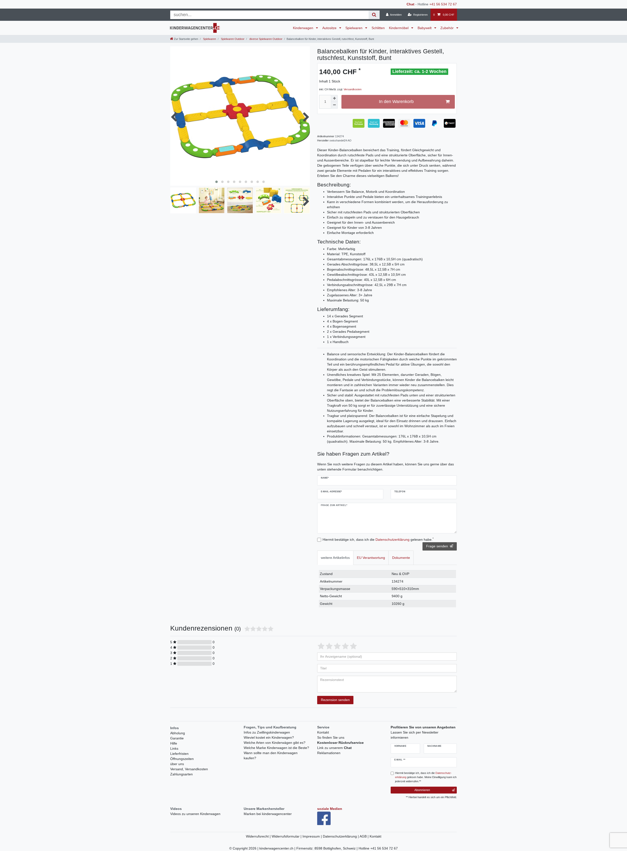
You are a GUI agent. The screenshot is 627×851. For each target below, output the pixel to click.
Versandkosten (353, 89)
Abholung (177, 733)
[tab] (335, 558)
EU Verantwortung (371, 558)
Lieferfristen (179, 754)
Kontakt (323, 732)
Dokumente (401, 558)
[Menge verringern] (334, 105)
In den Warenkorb (396, 101)
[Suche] (374, 15)
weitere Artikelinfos (335, 558)
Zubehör (447, 28)
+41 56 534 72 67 (443, 4)
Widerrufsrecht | (259, 836)
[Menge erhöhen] (334, 98)
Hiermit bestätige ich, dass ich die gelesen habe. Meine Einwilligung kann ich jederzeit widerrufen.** (426, 777)
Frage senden (437, 546)
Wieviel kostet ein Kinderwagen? (269, 737)
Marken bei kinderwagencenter (268, 814)
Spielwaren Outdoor (232, 38)
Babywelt (425, 28)
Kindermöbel (399, 28)
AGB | (365, 836)
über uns (177, 764)
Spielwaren (354, 28)
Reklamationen (328, 753)
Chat (410, 4)
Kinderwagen (303, 28)
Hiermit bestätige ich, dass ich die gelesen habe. (378, 539)
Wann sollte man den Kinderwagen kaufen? (271, 755)
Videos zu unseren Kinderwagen (195, 814)
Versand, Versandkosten (189, 769)
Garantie (177, 738)
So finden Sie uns (330, 737)
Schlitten (378, 28)
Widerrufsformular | (287, 836)
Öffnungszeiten (182, 759)
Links (174, 748)
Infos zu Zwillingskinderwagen (267, 732)
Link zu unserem (334, 748)
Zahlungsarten (181, 774)
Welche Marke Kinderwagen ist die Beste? (276, 748)
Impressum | (312, 836)
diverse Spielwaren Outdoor (265, 38)
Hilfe (173, 743)
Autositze (330, 28)
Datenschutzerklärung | (341, 836)
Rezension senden (335, 700)
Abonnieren (422, 790)
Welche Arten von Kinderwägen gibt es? (274, 743)
